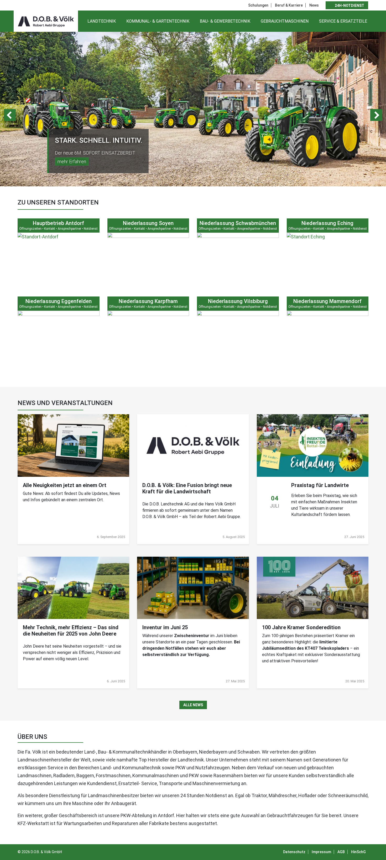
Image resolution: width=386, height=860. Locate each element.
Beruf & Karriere (289, 5)
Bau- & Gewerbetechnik (225, 21)
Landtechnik (101, 21)
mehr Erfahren (72, 161)
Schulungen (258, 5)
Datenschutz (294, 852)
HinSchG (358, 852)
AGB (341, 852)
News (314, 5)
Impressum (321, 852)
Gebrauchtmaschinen (285, 21)
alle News (193, 705)
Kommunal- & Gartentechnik (157, 21)
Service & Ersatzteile (343, 21)
